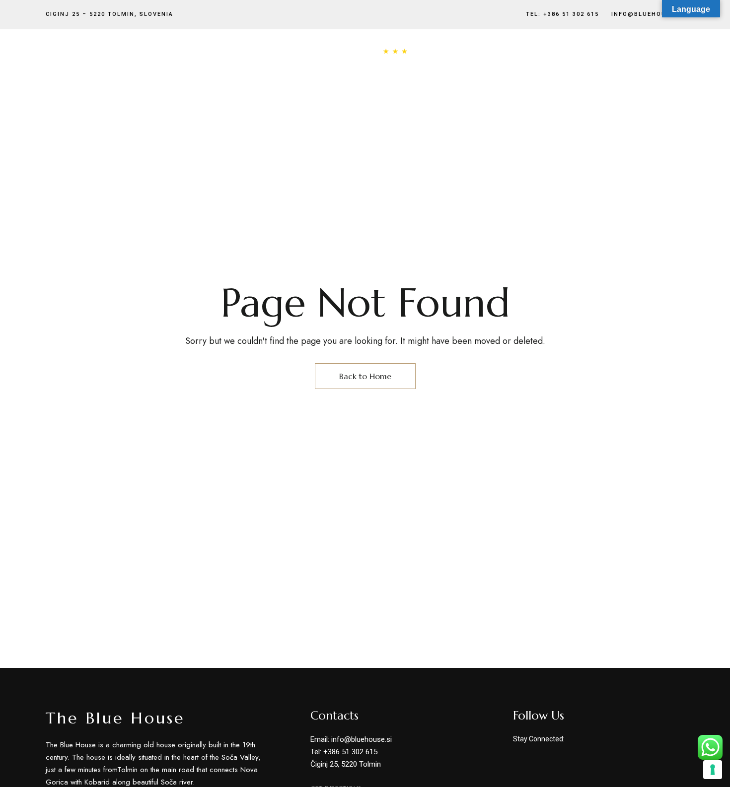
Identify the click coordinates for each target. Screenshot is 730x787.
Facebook (574, 739)
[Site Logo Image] (365, 65)
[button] (651, 66)
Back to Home (365, 376)
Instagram (594, 739)
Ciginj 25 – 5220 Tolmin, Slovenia (109, 14)
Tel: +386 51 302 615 (562, 14)
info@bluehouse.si (647, 14)
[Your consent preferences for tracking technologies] (712, 769)
